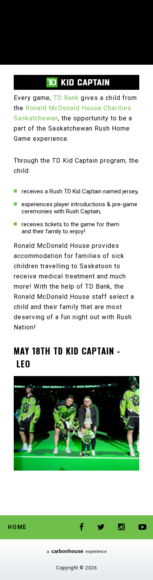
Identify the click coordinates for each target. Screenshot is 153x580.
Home (17, 527)
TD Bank (66, 98)
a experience (77, 551)
